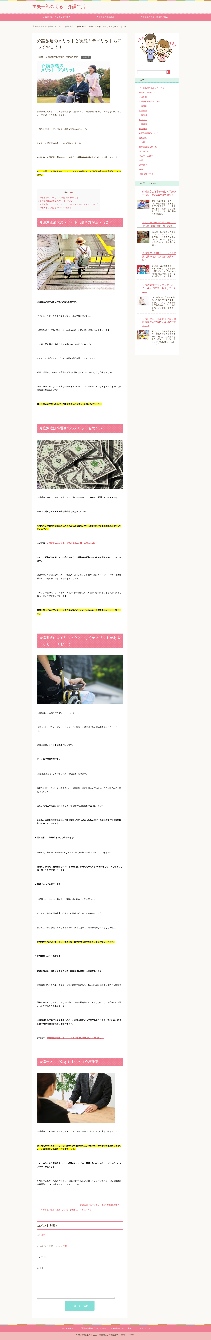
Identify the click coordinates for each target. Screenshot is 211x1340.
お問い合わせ (145, 1328)
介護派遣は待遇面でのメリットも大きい (55, 201)
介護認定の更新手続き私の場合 (154, 17)
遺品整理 (143, 165)
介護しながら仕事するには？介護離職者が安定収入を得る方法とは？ (159, 322)
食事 (141, 169)
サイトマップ (67, 1328)
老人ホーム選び (146, 156)
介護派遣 (85, 57)
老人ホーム (144, 151)
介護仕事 (143, 97)
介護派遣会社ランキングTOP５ (56, 17)
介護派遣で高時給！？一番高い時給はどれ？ (99, 1205)
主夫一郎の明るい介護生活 (58, 6)
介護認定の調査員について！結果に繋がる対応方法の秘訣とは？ (159, 256)
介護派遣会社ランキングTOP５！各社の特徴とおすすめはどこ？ (159, 288)
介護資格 (143, 124)
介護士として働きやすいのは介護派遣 (54, 208)
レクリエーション (147, 92)
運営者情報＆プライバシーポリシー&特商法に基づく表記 (106, 1328)
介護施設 (143, 111)
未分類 (142, 142)
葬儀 (141, 160)
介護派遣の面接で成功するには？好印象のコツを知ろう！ (66, 1210)
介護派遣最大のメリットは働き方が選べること (58, 198)
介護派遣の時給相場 (105, 17)
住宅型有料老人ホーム (149, 133)
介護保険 (143, 106)
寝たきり (143, 138)
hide (70, 192)
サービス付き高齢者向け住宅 (151, 88)
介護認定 (143, 120)
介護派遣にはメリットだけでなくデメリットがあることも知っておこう (68, 204)
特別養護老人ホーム (148, 147)
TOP (49, 26)
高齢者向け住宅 (146, 174)
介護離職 (143, 129)
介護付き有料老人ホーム (150, 101)
